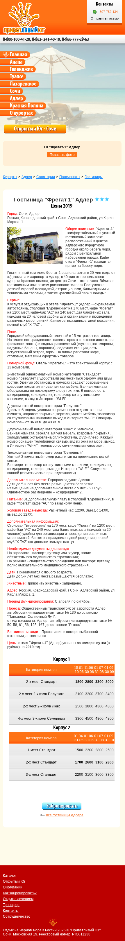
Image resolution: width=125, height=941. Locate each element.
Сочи (15, 91)
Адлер (16, 98)
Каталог (9, 876)
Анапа (16, 62)
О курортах (21, 113)
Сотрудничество (16, 916)
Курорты (10, 177)
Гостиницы (94, 177)
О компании (12, 887)
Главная (18, 54)
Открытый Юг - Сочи (35, 129)
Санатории (45, 177)
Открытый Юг (14, 881)
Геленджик (21, 69)
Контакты (11, 911)
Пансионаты (69, 177)
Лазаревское (23, 84)
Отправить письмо (105, 18)
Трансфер (11, 905)
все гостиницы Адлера (64, 815)
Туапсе (16, 76)
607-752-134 (109, 11)
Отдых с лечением (18, 899)
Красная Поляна (26, 105)
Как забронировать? (20, 893)
